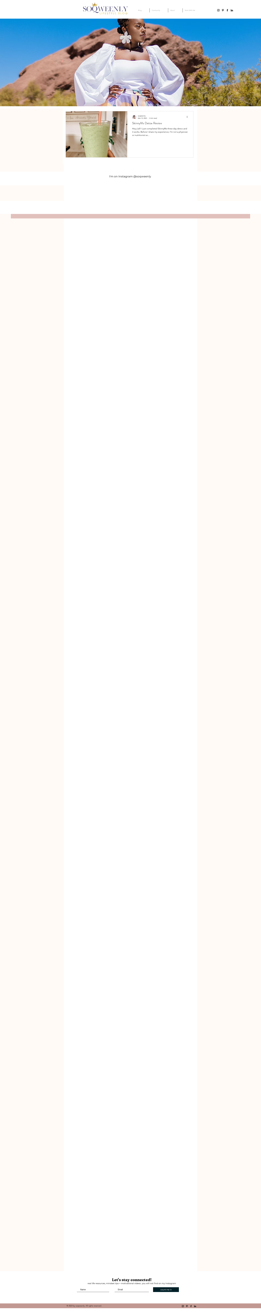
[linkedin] (231, 10)
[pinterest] (222, 10)
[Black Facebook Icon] (227, 10)
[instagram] (218, 10)
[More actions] (188, 116)
